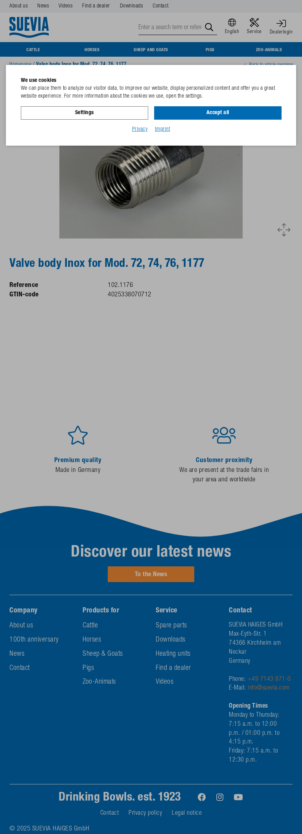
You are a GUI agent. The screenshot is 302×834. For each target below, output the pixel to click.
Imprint (162, 129)
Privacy (140, 129)
